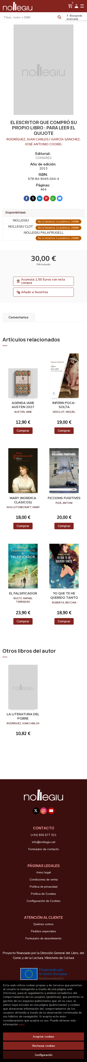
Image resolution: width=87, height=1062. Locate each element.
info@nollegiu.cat (43, 842)
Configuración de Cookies (43, 901)
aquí (21, 1024)
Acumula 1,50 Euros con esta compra (43, 281)
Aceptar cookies (43, 1036)
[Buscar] (59, 17)
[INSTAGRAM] (43, 810)
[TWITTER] (36, 810)
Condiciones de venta (44, 879)
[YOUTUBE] (51, 810)
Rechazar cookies (43, 1046)
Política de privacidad (43, 887)
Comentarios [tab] (18, 317)
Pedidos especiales (43, 931)
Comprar (23, 430)
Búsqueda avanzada (74, 17)
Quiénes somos (43, 924)
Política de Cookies (43, 894)
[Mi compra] (70, 6)
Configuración (43, 1055)
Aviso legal (43, 872)
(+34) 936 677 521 (44, 835)
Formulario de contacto (43, 849)
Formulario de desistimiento (43, 938)
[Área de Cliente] (76, 6)
